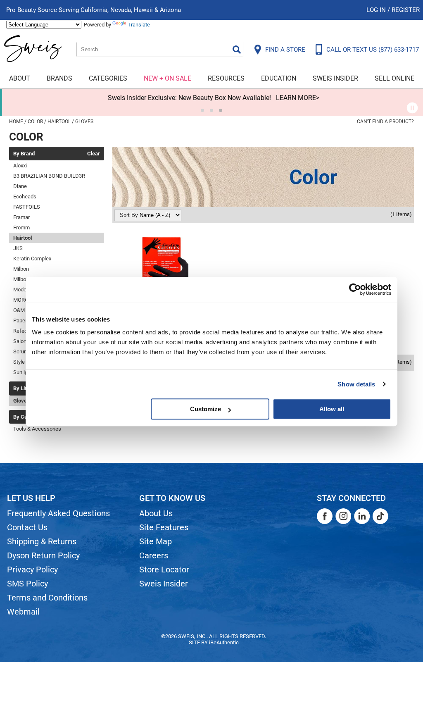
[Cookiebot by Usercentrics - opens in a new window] (355, 289)
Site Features (163, 527)
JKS (18, 248)
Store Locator (164, 569)
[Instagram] (343, 516)
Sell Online (394, 78)
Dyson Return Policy (43, 555)
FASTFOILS (26, 207)
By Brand (24, 154)
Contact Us (27, 527)
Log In (376, 10)
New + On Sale (167, 78)
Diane (20, 186)
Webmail (23, 612)
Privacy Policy (32, 569)
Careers (153, 555)
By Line (22, 388)
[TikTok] (380, 516)
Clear (93, 154)
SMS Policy (27, 584)
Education (278, 78)
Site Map (155, 541)
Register (406, 10)
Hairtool (22, 238)
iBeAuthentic (224, 642)
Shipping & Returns (41, 541)
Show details (356, 384)
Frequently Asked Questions (58, 513)
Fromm (21, 227)
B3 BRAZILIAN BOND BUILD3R (49, 176)
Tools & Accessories (37, 429)
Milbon (21, 269)
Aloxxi (20, 165)
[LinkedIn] (362, 516)
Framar (21, 217)
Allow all (331, 408)
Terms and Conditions (47, 598)
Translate (139, 24)
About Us (156, 513)
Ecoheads (24, 196)
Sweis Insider (335, 78)
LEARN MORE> (295, 98)
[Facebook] (325, 516)
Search (237, 49)
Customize (205, 408)
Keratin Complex (32, 258)
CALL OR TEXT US (372, 49)
